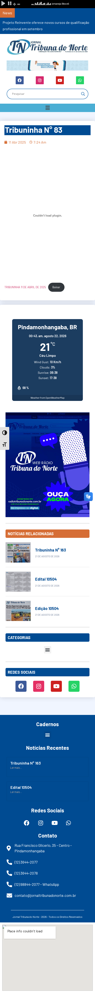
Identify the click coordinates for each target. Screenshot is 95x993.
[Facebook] (20, 80)
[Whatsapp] (80, 80)
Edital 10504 (46, 579)
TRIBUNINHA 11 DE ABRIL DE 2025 (25, 287)
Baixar (56, 287)
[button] (47, 108)
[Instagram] (40, 80)
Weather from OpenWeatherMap (47, 397)
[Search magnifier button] (83, 94)
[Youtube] (60, 80)
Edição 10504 (47, 608)
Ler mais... (16, 767)
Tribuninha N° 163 (50, 550)
